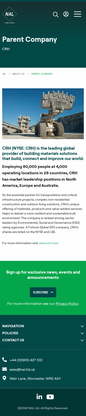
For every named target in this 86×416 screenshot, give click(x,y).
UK (4, 73)
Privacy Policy (67, 303)
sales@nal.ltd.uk (22, 369)
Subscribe (40, 292)
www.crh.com (48, 243)
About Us (18, 73)
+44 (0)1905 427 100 (25, 360)
